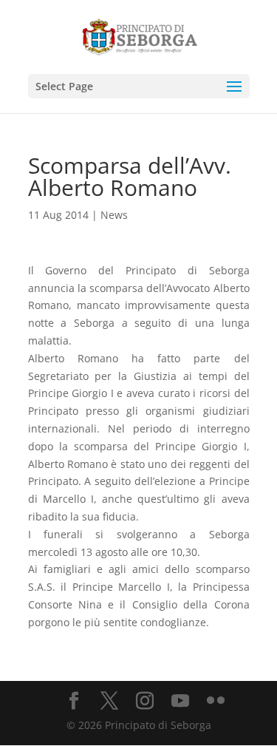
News (114, 215)
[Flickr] (216, 701)
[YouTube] (180, 701)
